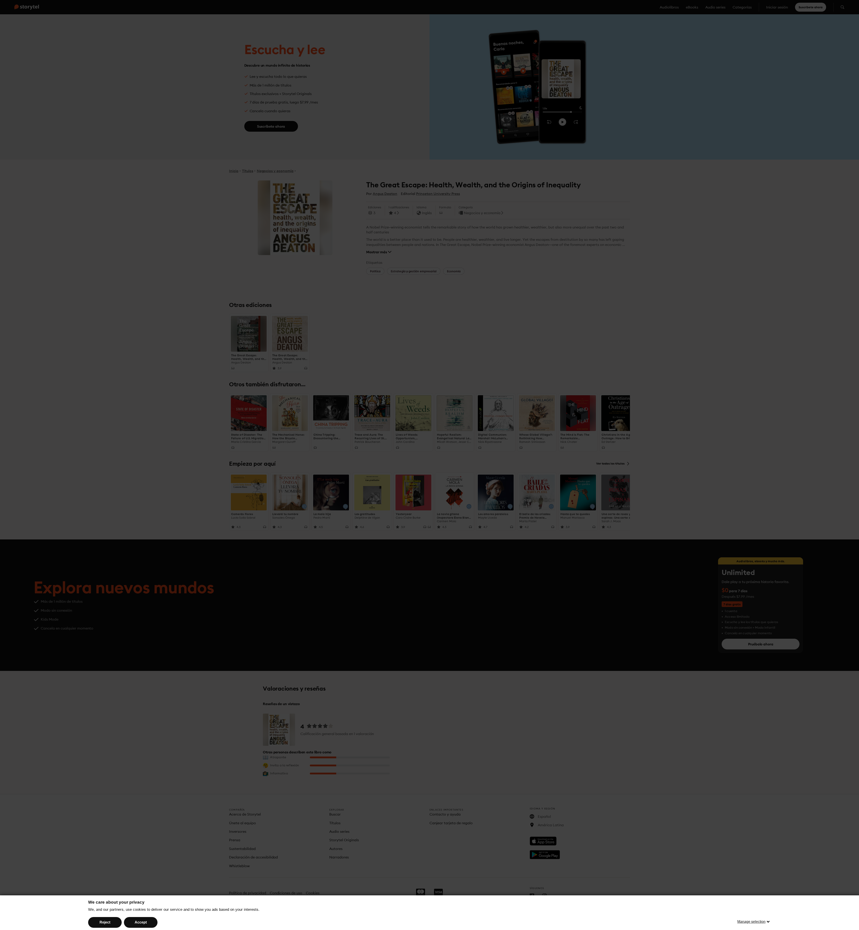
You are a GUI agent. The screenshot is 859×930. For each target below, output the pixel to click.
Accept (141, 922)
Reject (105, 922)
